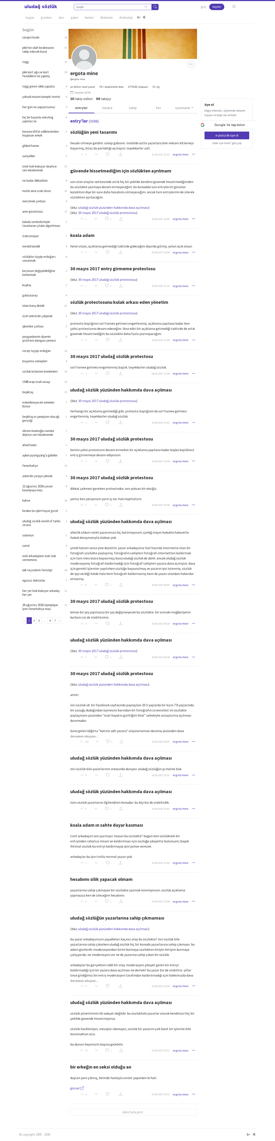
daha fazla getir (132, 1112)
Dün (61, 17)
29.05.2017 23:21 (161, 1050)
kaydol (217, 7)
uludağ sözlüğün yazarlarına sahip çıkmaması (117, 918)
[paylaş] (120, 154)
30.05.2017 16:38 (161, 252)
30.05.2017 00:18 (161, 657)
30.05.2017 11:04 (161, 373)
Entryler (81, 108)
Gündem (46, 17)
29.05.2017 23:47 (161, 808)
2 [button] (110, 285)
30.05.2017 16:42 (161, 219)
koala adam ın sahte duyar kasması (106, 825)
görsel (75, 1088)
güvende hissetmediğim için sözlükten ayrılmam (120, 171)
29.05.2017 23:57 (161, 775)
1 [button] (110, 219)
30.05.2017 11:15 (161, 285)
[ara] (155, 7)
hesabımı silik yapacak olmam (101, 879)
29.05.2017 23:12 (161, 1094)
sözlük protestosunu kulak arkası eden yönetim (119, 302)
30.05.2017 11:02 (161, 422)
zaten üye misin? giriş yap (227, 143)
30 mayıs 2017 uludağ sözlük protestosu (107, 212)
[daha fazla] (234, 6)
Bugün (30, 17)
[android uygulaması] (139, 17)
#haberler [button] (106, 17)
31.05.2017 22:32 (161, 154)
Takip (133, 108)
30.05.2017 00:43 (161, 585)
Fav (158, 108)
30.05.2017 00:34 (161, 623)
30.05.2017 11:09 (161, 340)
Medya (107, 108)
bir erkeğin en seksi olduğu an (100, 1067)
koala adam (82, 235)
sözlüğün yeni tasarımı (93, 132)
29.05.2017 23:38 (161, 901)
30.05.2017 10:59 (161, 461)
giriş (203, 7)
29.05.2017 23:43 (161, 863)
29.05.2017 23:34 (161, 986)
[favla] (107, 154)
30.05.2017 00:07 (161, 741)
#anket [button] (89, 17)
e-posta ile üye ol (226, 135)
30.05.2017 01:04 (161, 505)
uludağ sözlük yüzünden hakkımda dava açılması (113, 207)
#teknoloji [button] (126, 17)
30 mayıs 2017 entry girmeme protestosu (112, 269)
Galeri (74, 17)
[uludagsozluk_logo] (41, 7)
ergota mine (180, 154)
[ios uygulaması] (144, 17)
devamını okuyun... (84, 736)
